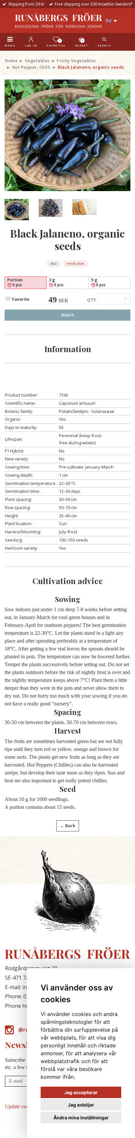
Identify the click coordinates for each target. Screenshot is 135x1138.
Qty (92, 300)
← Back (67, 825)
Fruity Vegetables (76, 60)
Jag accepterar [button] (81, 1092)
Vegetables (37, 60)
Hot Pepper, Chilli (31, 67)
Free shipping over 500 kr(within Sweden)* (94, 4)
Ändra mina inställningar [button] (81, 1117)
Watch (67, 315)
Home (11, 60)
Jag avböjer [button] (81, 1105)
